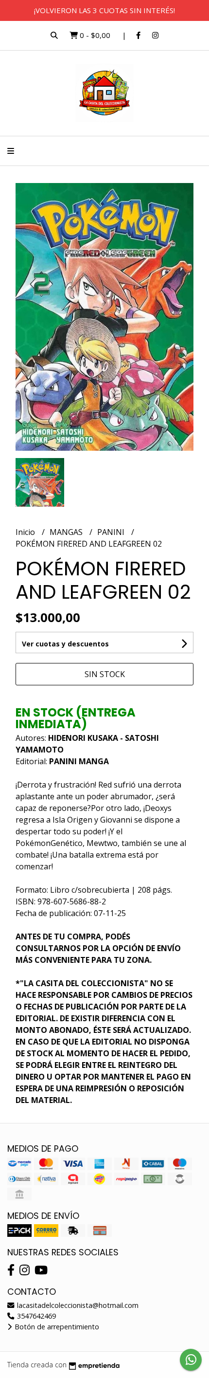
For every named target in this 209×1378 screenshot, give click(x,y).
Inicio (26, 532)
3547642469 (35, 1316)
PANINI (111, 532)
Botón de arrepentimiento (56, 1326)
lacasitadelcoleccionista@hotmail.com (77, 1305)
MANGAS (67, 532)
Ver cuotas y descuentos (65, 643)
